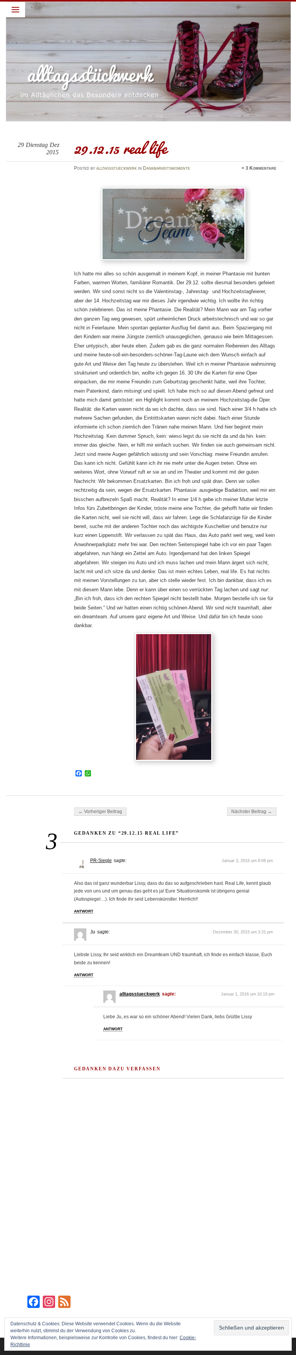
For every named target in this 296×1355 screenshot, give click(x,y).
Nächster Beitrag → (251, 811)
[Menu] (15, 9)
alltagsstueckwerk (116, 168)
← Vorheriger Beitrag (100, 811)
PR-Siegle (101, 860)
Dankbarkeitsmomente (166, 168)
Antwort (83, 911)
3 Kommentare (261, 168)
